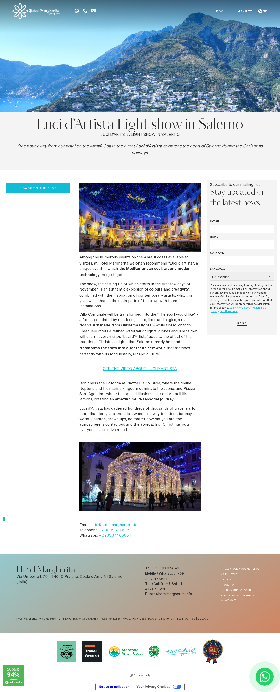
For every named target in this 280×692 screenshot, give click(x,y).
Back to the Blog (40, 189)
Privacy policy (230, 569)
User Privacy (229, 574)
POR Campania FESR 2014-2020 (239, 595)
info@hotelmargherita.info (114, 525)
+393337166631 (115, 536)
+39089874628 (114, 530)
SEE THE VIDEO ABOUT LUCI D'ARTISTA (140, 369)
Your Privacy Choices (153, 687)
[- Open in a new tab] (77, 11)
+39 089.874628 (166, 568)
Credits (226, 579)
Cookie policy (250, 569)
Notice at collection (114, 687)
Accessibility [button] (142, 675)
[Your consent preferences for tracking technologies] (4, 519)
